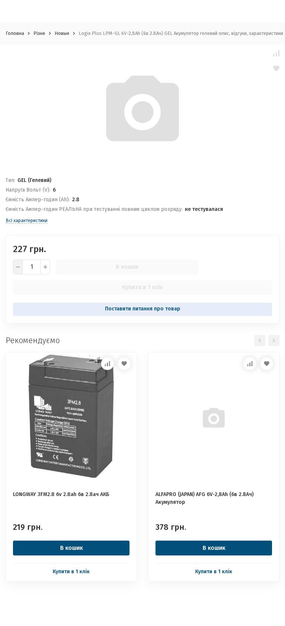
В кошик (127, 266)
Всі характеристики (27, 220)
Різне (39, 33)
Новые (62, 33)
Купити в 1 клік (142, 287)
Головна (15, 33)
